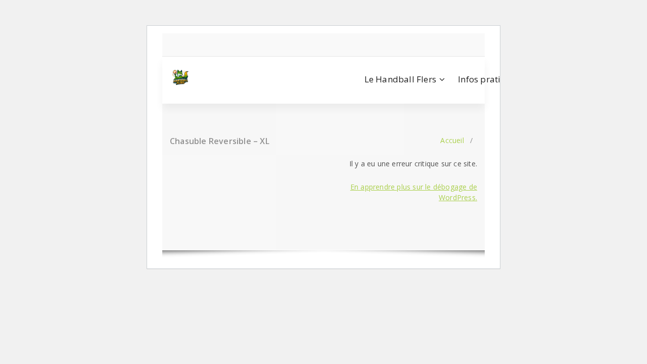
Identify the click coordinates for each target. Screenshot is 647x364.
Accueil (452, 140)
